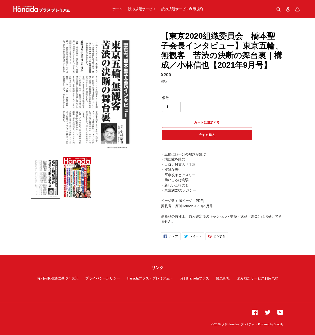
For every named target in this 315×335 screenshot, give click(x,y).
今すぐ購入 (207, 135)
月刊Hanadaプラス (194, 278)
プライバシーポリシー (102, 278)
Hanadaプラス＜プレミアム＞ (150, 278)
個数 (165, 98)
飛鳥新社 (223, 278)
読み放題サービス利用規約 (257, 278)
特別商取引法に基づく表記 (57, 278)
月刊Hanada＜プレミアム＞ (239, 324)
